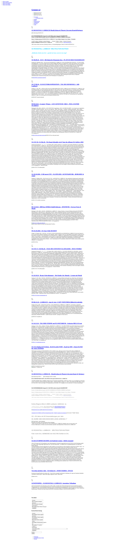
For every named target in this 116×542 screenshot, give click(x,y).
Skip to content (6, 1)
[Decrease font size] (38, 14)
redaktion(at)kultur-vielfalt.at (59, 407)
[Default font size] (37, 13)
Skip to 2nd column (6, 4)
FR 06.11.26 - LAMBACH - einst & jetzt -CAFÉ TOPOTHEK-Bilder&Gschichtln (57, 302)
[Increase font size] (38, 12)
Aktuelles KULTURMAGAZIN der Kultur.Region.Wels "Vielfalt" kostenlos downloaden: (49, 412)
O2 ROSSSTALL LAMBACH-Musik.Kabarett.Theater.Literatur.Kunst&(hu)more (57, 30)
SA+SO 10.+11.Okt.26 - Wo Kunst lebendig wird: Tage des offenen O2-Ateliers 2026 (57, 142)
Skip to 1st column (6, 3)
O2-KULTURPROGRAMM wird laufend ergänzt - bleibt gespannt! (52, 441)
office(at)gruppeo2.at (67, 42)
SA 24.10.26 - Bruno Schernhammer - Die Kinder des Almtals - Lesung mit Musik (57, 275)
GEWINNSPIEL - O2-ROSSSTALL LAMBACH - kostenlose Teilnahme (54, 483)
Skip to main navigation (7, 2)
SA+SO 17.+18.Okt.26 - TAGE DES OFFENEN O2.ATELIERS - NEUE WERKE (57, 249)
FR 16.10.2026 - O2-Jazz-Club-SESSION (44, 231)
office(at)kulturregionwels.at (60, 406)
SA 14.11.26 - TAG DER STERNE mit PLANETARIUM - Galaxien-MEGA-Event (57, 323)
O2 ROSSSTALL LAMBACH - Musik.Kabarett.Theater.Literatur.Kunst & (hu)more (58, 374)
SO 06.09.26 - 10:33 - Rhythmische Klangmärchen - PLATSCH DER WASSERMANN (58, 60)
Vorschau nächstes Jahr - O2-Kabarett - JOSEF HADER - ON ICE (52, 470)
